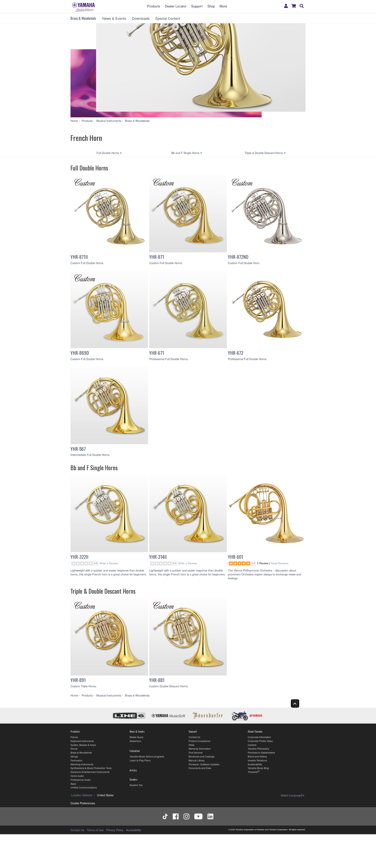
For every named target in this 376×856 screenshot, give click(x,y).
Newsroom (135, 741)
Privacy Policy (114, 830)
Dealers (133, 779)
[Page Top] (295, 703)
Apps (73, 783)
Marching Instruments (81, 764)
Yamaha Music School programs (147, 756)
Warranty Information (200, 748)
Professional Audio (80, 779)
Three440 (253, 772)
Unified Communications (83, 787)
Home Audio (77, 775)
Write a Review (108, 563)
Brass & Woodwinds (83, 18)
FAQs (191, 744)
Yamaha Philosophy (258, 748)
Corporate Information (259, 737)
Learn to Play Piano (140, 760)
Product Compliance (199, 741)
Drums (74, 748)
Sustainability (255, 764)
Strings (74, 756)
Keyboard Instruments (82, 741)
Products (153, 6)
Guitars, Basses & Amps (83, 744)
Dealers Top (136, 785)
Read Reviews (279, 563)
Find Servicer (196, 752)
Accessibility (133, 830)
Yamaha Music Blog (258, 768)
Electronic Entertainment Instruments (89, 772)
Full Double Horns (108, 153)
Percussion (76, 760)
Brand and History (257, 756)
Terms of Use (95, 830)
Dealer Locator (175, 6)
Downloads (140, 18)
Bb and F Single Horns (185, 153)
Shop (211, 6)
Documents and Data (200, 768)
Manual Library (197, 760)
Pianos (74, 737)
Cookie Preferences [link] (82, 803)
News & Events (114, 18)
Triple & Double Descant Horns (264, 153)
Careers (252, 744)
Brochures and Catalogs (201, 756)
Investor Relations (257, 760)
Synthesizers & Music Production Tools (91, 768)
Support (197, 6)
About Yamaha (255, 731)
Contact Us (194, 737)
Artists (133, 770)
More (223, 6)
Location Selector (82, 795)
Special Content (167, 18)
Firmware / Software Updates (204, 764)
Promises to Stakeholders (261, 752)
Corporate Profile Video (260, 741)
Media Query (136, 737)
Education (135, 751)
